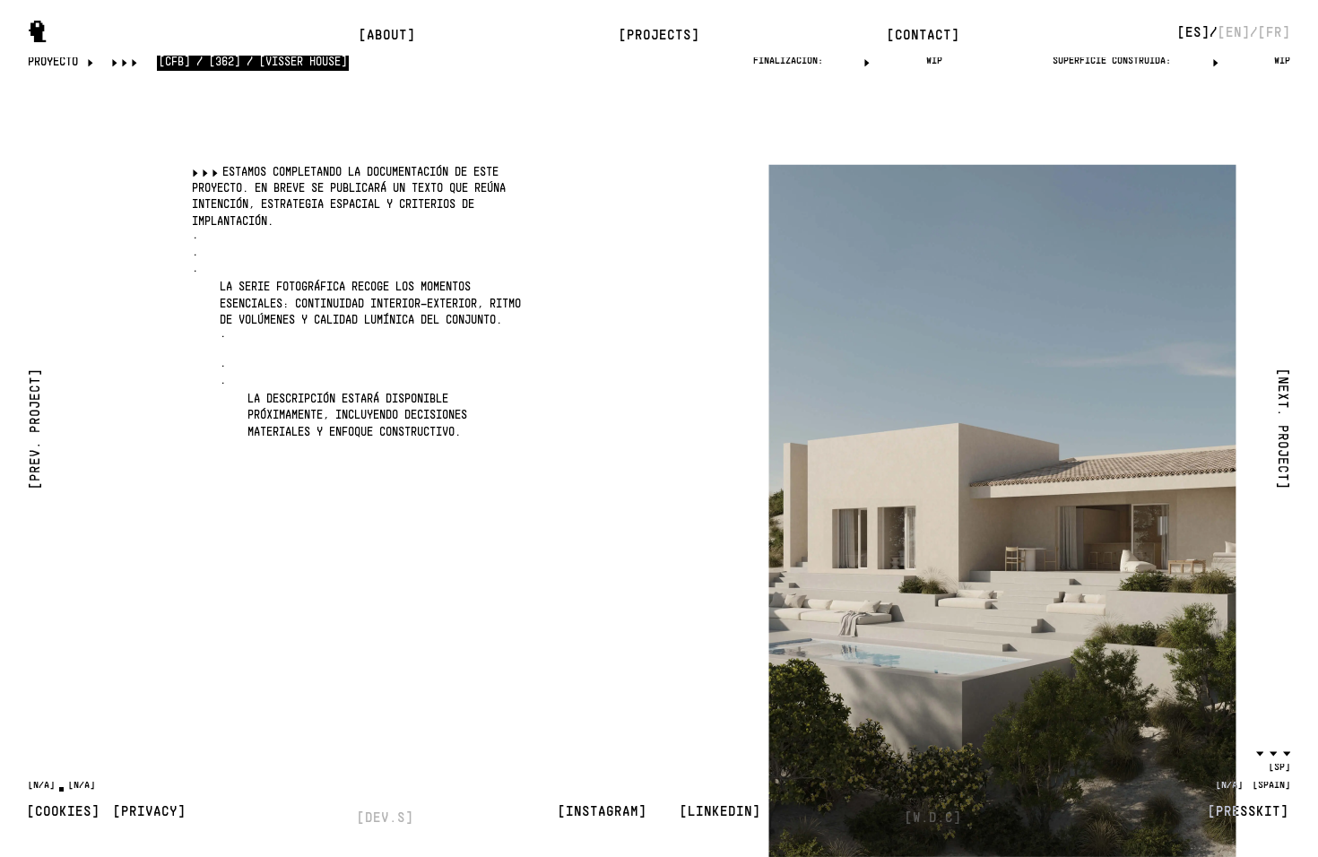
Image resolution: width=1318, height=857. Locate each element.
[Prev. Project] (36, 428)
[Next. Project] (1282, 428)
